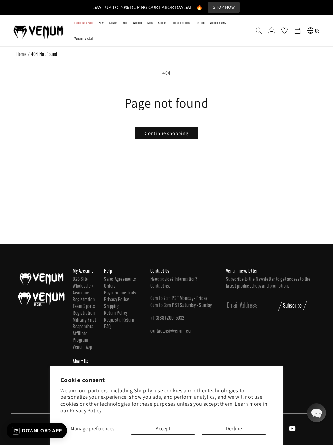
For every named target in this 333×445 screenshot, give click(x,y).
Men (125, 23)
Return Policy (116, 313)
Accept (163, 428)
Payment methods (120, 293)
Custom (200, 23)
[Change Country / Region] (310, 30)
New (101, 23)
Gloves (113, 23)
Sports (162, 23)
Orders (110, 286)
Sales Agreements (120, 279)
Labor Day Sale (83, 23)
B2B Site (80, 279)
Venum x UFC (218, 23)
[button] (259, 30)
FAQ (107, 327)
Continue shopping (167, 133)
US (317, 31)
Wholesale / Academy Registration (84, 293)
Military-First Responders (84, 324)
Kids (150, 23)
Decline (234, 428)
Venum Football (84, 39)
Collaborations (181, 23)
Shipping (112, 306)
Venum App (82, 347)
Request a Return (119, 320)
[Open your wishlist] (284, 31)
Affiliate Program (80, 337)
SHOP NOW (224, 7)
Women (137, 23)
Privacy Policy (85, 410)
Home (21, 54)
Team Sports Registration (84, 310)
